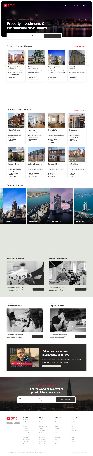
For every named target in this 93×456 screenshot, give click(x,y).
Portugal (57, 424)
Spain (56, 421)
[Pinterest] (19, 423)
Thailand (57, 443)
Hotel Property (26, 421)
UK (56, 419)
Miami (72, 441)
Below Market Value (43, 426)
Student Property (26, 439)
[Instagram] (10, 423)
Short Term (41, 432)
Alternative (25, 443)
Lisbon (72, 435)
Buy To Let (25, 426)
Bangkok (73, 443)
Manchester (73, 424)
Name (20, 398)
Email (39, 398)
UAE (56, 430)
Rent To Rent (25, 441)
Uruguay (57, 441)
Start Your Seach (52, 35)
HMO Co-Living (26, 428)
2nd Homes (25, 419)
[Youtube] (12, 423)
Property (67, 5)
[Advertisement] (46, 95)
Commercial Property (27, 432)
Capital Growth (42, 435)
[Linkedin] (15, 423)
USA (56, 432)
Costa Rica (57, 437)
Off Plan (40, 419)
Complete (41, 421)
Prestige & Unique (42, 441)
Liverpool (73, 426)
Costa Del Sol (74, 430)
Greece (56, 426)
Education (76, 5)
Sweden (57, 428)
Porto (72, 437)
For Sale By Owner (43, 443)
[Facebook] (8, 423)
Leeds (72, 428)
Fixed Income (42, 430)
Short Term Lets (26, 424)
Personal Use (42, 439)
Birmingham (73, 421)
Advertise (85, 5)
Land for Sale (25, 435)
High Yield (41, 428)
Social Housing (26, 437)
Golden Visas (42, 437)
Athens (72, 439)
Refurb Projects (26, 430)
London (73, 419)
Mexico (56, 439)
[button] (5, 65)
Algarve (73, 432)
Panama (57, 435)
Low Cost (41, 424)
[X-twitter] (17, 423)
